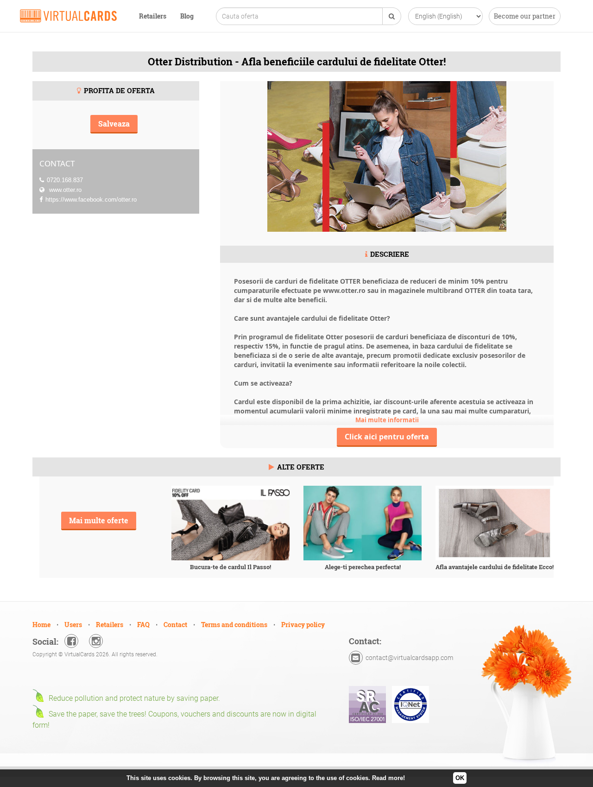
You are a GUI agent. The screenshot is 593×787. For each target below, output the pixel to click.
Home (41, 624)
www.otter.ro (64, 189)
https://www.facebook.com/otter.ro (92, 199)
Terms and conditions (234, 624)
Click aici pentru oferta (387, 437)
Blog (187, 16)
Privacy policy (303, 624)
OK (459, 777)
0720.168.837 (65, 180)
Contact (175, 624)
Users (73, 624)
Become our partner (524, 16)
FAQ (143, 624)
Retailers (152, 16)
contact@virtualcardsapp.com (409, 657)
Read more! (388, 777)
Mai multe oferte (98, 520)
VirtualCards (68, 15)
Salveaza (114, 123)
